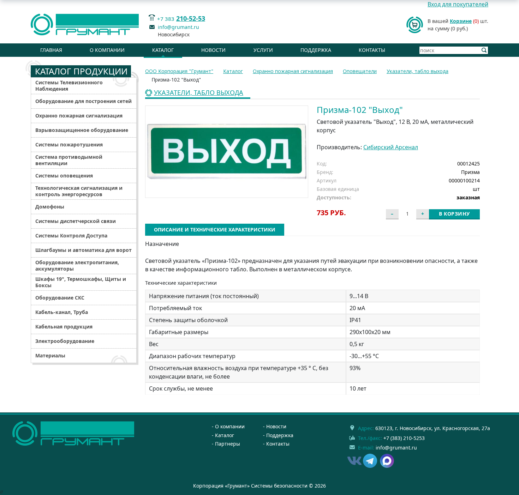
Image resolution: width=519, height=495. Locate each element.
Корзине (461, 21)
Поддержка (315, 50)
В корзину (454, 213)
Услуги (263, 50)
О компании (107, 50)
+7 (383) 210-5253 (404, 438)
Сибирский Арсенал (390, 147)
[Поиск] (484, 50)
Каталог (163, 50)
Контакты (372, 50)
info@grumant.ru (178, 27)
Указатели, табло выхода (198, 93)
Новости (213, 50)
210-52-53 (190, 18)
